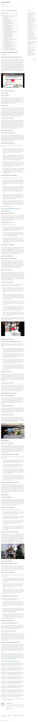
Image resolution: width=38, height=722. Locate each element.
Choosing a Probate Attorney (7, 30)
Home (2, 6)
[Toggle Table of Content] (16, 14)
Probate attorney (17, 698)
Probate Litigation (5, 40)
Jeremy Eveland (5, 2)
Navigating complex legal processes (9, 35)
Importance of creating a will (8, 29)
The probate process (7, 19)
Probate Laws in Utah (6, 24)
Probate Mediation (5, 37)
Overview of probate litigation (8, 41)
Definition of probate (7, 18)
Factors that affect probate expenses (9, 45)
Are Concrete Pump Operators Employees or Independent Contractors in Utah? (32, 21)
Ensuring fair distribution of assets (8, 36)
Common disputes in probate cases (9, 42)
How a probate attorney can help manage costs (10, 46)
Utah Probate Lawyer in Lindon (32, 41)
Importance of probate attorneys (8, 20)
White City (22, 698)
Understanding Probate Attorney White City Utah (9, 16)
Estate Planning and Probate (6, 27)
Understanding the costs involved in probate (10, 44)
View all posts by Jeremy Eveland (10, 708)
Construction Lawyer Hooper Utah (18, 715)
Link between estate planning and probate (9, 28)
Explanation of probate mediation (8, 38)
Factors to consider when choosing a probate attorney (11, 31)
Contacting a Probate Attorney (7, 47)
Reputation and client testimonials (8, 33)
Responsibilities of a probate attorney (9, 22)
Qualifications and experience (8, 32)
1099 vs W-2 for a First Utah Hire (32, 23)
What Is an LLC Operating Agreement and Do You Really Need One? (32, 54)
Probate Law (9, 698)
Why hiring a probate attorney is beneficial (9, 23)
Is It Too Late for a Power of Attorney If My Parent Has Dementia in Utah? (31, 13)
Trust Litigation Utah (30, 35)
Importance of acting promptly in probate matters (10, 49)
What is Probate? (5, 17)
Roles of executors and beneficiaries (9, 26)
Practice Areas (7, 6)
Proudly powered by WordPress (5, 720)
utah (20, 698)
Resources (12, 6)
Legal (17, 6)
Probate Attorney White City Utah (6, 15)
